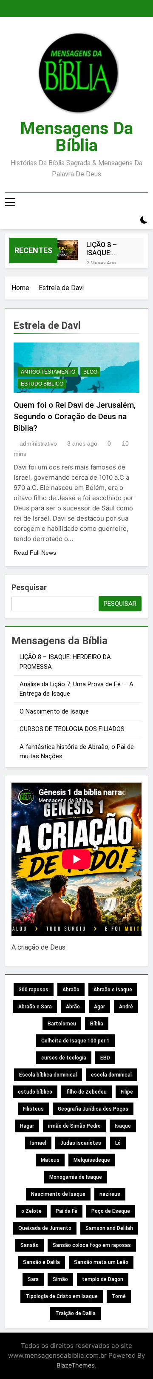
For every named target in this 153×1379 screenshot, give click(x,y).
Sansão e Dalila (41, 1262)
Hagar (27, 1126)
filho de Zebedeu (86, 1092)
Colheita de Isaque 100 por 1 (75, 1041)
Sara (33, 1279)
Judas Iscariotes (80, 1143)
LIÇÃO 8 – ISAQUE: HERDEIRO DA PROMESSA (107, 249)
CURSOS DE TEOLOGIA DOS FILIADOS (72, 729)
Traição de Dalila (75, 1313)
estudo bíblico (35, 1092)
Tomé (119, 1296)
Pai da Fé (66, 1211)
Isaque (123, 1126)
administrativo (38, 443)
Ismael (38, 1143)
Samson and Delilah (109, 1228)
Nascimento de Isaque (58, 1194)
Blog (90, 372)
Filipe (127, 1092)
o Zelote (31, 1211)
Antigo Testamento (48, 372)
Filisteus (33, 1109)
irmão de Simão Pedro (74, 1126)
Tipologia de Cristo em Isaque (62, 1296)
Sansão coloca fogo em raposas (92, 1245)
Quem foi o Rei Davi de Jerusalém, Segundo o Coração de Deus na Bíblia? (75, 416)
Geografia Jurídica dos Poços (93, 1109)
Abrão (73, 1007)
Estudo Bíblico (42, 384)
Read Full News (35, 552)
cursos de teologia (63, 1058)
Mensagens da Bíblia (76, 136)
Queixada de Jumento (44, 1228)
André (126, 1007)
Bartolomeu (62, 1024)
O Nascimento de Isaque (54, 711)
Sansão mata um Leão (101, 1262)
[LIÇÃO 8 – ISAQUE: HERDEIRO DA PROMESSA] (67, 250)
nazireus (109, 1194)
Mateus (50, 1160)
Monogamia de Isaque (75, 1177)
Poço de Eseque (110, 1211)
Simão (60, 1279)
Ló (118, 1143)
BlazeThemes (76, 1365)
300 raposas (33, 990)
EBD (105, 1058)
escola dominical (111, 1075)
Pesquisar (29, 587)
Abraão (70, 990)
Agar (99, 1007)
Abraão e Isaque (113, 990)
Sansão (29, 1245)
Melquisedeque (92, 1160)
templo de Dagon (102, 1279)
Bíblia (96, 1024)
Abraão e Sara (35, 1007)
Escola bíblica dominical (48, 1075)
